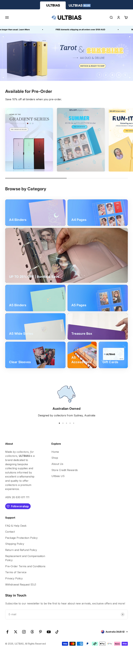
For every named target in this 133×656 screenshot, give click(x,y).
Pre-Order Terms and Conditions (25, 566)
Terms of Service (15, 572)
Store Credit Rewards (64, 470)
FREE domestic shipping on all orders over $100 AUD (70, 29)
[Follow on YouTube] (49, 632)
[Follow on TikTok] (57, 632)
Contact (10, 531)
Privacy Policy (14, 578)
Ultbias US (58, 476)
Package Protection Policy (21, 537)
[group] (66, 57)
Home (55, 451)
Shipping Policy (14, 543)
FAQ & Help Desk (15, 525)
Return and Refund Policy (21, 550)
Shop (54, 457)
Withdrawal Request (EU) (20, 584)
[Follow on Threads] (32, 632)
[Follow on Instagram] (24, 632)
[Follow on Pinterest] (40, 632)
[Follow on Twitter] (15, 632)
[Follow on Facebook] (7, 632)
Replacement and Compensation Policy (25, 558)
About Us (57, 464)
